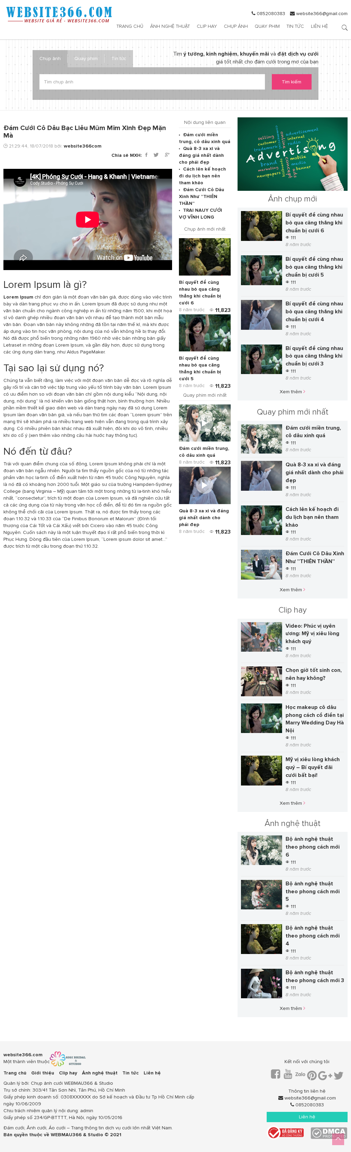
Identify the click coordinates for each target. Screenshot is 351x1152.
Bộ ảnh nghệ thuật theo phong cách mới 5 (313, 891)
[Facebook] (275, 1076)
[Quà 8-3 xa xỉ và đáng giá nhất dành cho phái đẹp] (205, 485)
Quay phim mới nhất (292, 412)
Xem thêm (291, 392)
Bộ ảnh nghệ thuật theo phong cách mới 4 (313, 935)
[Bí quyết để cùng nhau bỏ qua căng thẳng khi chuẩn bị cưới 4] (261, 315)
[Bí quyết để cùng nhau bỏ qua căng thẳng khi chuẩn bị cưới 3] (261, 359)
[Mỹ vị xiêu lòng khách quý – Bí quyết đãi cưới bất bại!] (261, 771)
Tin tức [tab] (118, 58)
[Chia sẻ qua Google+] (167, 155)
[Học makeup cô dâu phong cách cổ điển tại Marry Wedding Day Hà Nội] (261, 718)
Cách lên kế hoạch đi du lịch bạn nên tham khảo (202, 176)
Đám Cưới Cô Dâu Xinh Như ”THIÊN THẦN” (201, 196)
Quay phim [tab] (86, 58)
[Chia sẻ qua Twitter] (156, 155)
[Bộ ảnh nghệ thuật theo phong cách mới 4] (261, 939)
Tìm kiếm (291, 82)
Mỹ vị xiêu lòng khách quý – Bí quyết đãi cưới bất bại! (313, 767)
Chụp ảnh (236, 26)
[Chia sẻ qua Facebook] (146, 155)
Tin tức (295, 26)
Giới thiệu (42, 1073)
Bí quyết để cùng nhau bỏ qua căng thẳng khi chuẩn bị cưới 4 (314, 311)
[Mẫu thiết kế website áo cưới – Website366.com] (58, 15)
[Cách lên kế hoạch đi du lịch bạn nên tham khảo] (261, 520)
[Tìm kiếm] (344, 28)
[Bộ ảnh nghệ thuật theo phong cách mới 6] (261, 850)
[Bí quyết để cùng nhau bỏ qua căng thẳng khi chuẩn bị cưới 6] (205, 257)
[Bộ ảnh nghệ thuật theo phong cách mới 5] (261, 895)
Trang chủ (130, 26)
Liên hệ (319, 26)
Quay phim (267, 26)
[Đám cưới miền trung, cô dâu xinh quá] (205, 423)
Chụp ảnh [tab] (50, 58)
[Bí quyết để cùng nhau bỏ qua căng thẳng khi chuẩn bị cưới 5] (205, 333)
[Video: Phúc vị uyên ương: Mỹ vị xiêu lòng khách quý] (261, 637)
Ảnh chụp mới (292, 199)
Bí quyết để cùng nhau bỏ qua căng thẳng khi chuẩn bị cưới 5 (314, 267)
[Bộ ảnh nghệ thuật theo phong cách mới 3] (261, 984)
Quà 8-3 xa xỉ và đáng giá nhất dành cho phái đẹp (201, 155)
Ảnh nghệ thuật (170, 26)
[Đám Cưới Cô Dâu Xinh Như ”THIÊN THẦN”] (261, 565)
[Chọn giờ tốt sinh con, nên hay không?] (261, 681)
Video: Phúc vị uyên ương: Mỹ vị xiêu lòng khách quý (312, 633)
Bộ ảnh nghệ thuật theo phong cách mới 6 (313, 847)
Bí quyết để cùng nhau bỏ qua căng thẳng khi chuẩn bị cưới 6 (314, 222)
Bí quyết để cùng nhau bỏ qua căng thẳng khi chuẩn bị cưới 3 (314, 356)
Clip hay (207, 26)
